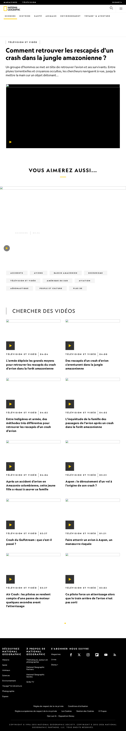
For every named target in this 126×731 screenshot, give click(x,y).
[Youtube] (106, 655)
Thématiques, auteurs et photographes (37, 661)
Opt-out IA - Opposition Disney (61, 716)
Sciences (10, 16)
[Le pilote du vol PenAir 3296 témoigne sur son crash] (6, 248)
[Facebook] (72, 655)
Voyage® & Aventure (97, 16)
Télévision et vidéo (22, 42)
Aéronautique (19, 288)
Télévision (29, 2)
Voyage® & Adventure (12, 686)
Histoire (25, 16)
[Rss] (115, 655)
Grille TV (30, 682)
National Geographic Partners (35, 668)
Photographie (8, 691)
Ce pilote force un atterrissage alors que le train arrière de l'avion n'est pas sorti (90, 598)
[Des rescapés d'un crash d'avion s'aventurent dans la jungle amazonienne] (92, 334)
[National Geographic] (5, 8)
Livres (53, 659)
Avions (38, 273)
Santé (38, 16)
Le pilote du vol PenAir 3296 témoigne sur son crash (61, 239)
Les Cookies (66, 711)
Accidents (16, 273)
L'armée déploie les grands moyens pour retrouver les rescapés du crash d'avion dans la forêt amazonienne (31, 364)
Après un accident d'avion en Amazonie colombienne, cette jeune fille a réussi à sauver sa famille (30, 485)
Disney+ (117, 2)
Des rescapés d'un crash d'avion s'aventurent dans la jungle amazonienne (87, 364)
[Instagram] (89, 655)
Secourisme (95, 273)
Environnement (71, 16)
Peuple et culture (51, 288)
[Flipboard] (97, 655)
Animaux (51, 16)
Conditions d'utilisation (78, 706)
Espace (5, 696)
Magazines (11, 2)
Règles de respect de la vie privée (48, 706)
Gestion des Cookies (85, 711)
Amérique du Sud (57, 281)
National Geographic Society (35, 675)
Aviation (85, 281)
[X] (80, 655)
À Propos (102, 711)
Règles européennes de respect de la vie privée (36, 711)
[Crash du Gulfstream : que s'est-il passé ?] (33, 513)
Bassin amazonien (65, 273)
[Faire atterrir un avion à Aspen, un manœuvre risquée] (92, 513)
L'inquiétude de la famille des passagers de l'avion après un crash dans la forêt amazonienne (89, 423)
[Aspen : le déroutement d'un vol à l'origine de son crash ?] (92, 455)
